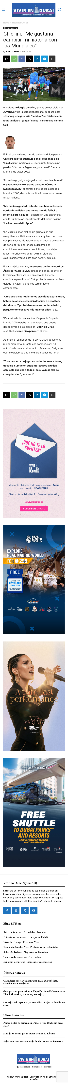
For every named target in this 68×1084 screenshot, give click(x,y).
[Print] (52, 59)
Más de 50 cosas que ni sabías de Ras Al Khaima (29, 1033)
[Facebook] (21, 59)
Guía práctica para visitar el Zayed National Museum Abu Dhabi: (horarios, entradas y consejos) (34, 993)
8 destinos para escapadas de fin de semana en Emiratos (33, 1041)
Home (6, 22)
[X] (29, 59)
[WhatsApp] (14, 59)
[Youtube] (33, 910)
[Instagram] (15, 910)
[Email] (6, 59)
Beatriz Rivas (12, 51)
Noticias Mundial (20, 22)
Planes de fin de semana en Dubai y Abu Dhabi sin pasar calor (33, 1024)
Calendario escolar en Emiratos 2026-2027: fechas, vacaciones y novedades (30, 982)
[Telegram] (44, 59)
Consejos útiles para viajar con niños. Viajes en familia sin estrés (34, 1003)
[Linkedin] (37, 59)
